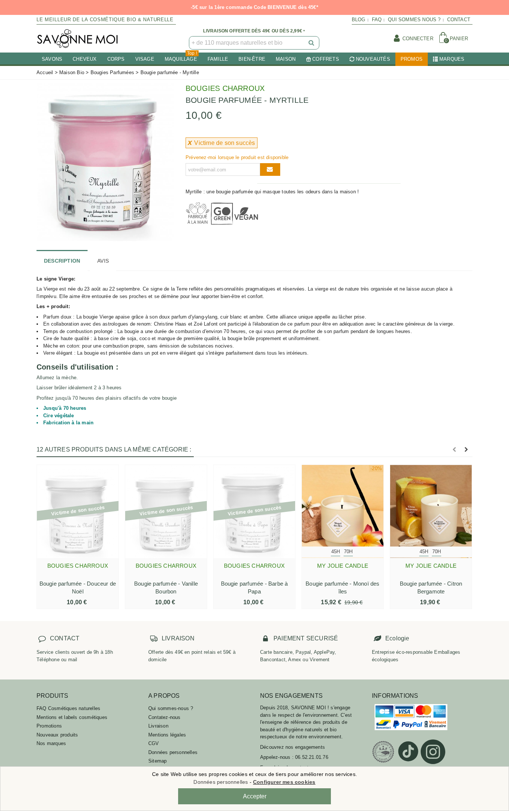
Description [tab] (62, 261)
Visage (144, 59)
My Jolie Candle (342, 566)
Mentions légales (167, 735)
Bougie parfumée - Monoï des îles (342, 587)
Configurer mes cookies (284, 782)
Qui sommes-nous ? (170, 708)
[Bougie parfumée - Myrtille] (105, 161)
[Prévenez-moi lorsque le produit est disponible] (270, 169)
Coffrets (325, 59)
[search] (312, 43)
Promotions (49, 726)
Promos (412, 59)
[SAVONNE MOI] (77, 38)
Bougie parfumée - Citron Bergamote (431, 587)
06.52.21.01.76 (311, 757)
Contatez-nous (164, 717)
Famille (218, 59)
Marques (451, 59)
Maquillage (181, 57)
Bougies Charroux (225, 88)
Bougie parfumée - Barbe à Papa (254, 587)
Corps (116, 59)
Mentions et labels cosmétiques (72, 717)
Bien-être (251, 59)
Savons (52, 59)
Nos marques (51, 743)
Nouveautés (373, 59)
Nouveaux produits (57, 735)
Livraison (158, 726)
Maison (285, 59)
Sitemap (157, 761)
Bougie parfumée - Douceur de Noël (77, 587)
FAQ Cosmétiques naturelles (68, 708)
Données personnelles (172, 752)
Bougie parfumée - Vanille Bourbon (166, 587)
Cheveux (85, 59)
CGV (153, 743)
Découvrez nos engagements (292, 747)
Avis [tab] (103, 261)
